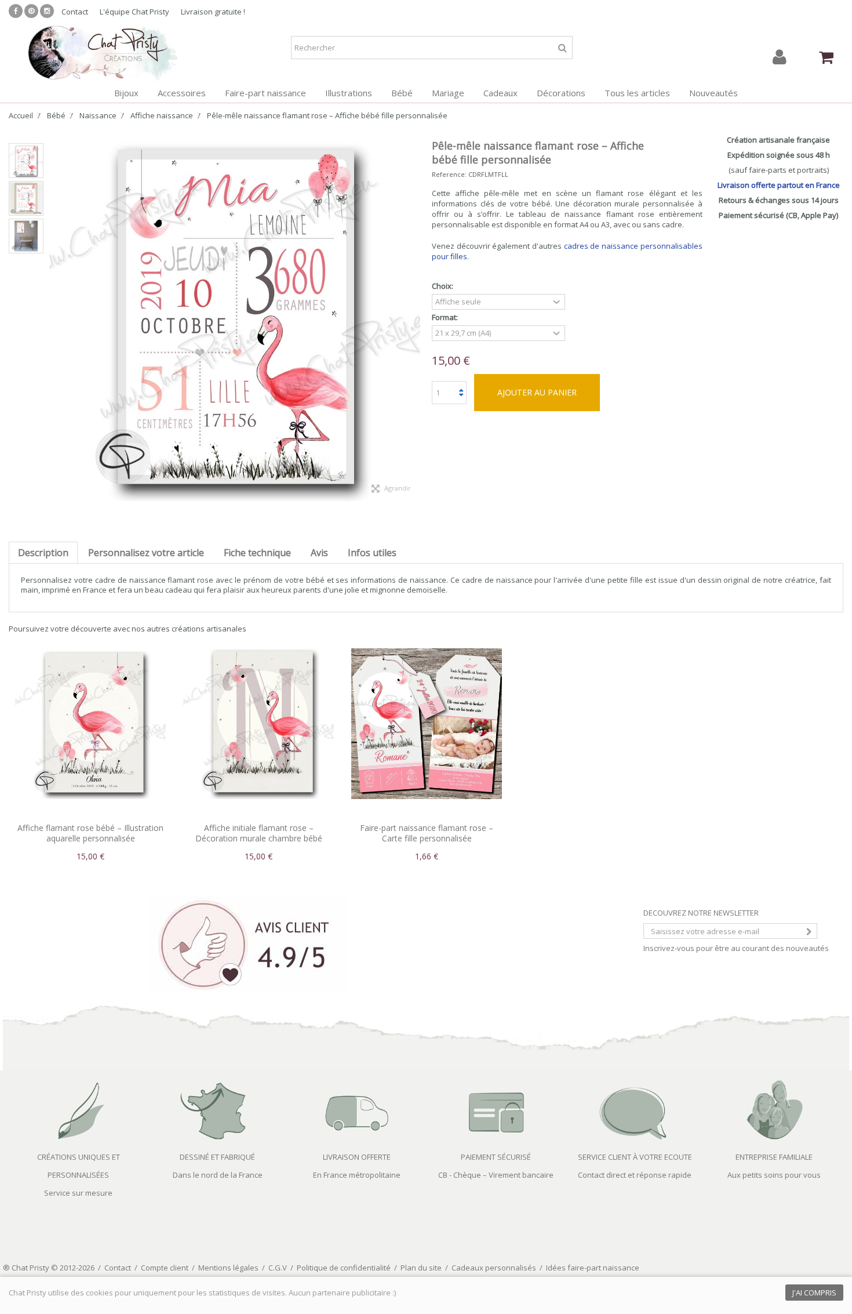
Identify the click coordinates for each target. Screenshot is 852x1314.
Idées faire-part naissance (592, 1267)
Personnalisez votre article (146, 552)
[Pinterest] (31, 11)
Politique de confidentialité (344, 1267)
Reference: (449, 174)
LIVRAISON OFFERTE (357, 1157)
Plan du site (421, 1267)
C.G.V (277, 1267)
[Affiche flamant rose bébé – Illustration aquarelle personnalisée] (90, 723)
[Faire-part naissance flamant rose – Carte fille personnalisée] (426, 723)
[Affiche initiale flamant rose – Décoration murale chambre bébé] (258, 723)
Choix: (443, 286)
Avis (319, 552)
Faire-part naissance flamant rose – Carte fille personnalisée (426, 833)
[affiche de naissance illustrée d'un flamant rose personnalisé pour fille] (26, 198)
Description (43, 552)
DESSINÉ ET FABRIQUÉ (217, 1157)
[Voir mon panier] (826, 57)
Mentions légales (228, 1267)
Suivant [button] (414, 315)
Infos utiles (372, 552)
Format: (446, 317)
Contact (74, 11)
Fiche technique (257, 552)
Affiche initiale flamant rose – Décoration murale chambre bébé (258, 833)
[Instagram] (47, 11)
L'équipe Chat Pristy (134, 11)
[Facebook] (16, 11)
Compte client (164, 1267)
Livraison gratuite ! (213, 11)
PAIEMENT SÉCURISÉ (496, 1157)
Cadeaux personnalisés (494, 1267)
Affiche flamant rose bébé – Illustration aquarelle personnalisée (90, 833)
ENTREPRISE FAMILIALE (774, 1157)
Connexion (780, 57)
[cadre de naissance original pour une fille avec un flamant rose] (26, 160)
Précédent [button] (55, 315)
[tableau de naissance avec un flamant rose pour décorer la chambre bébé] (26, 236)
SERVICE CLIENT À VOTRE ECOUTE (635, 1157)
